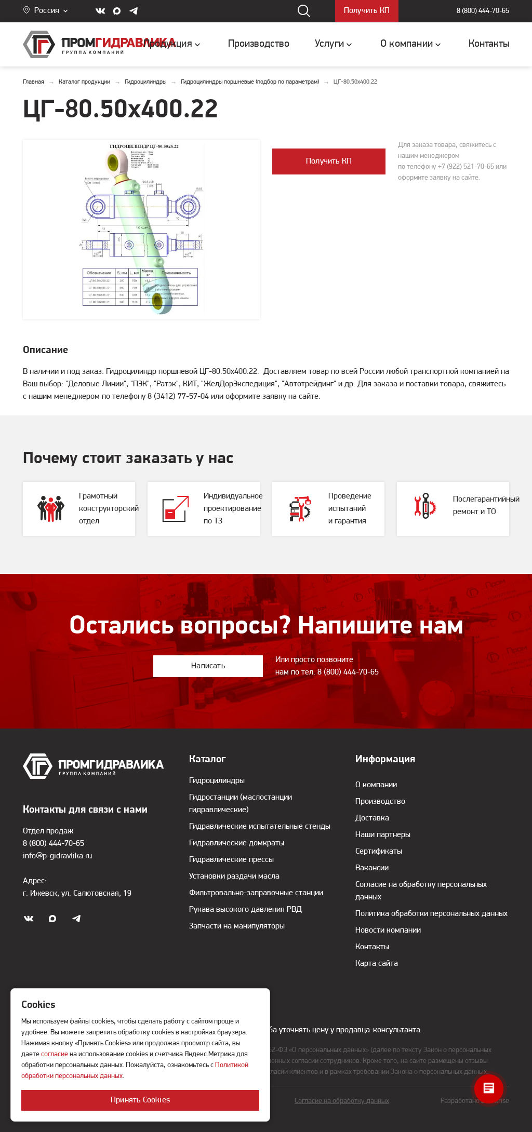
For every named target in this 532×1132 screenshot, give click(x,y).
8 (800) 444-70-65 (483, 11)
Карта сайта (376, 964)
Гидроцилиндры (217, 781)
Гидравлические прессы (231, 860)
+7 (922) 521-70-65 (466, 167)
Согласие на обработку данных (342, 1101)
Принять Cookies (140, 1100)
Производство (380, 802)
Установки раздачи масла (234, 876)
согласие (54, 1054)
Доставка (372, 818)
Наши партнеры (382, 835)
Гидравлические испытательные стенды (259, 827)
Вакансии (372, 868)
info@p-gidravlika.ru (57, 856)
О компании (376, 785)
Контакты (372, 947)
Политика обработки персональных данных (431, 914)
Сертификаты (378, 851)
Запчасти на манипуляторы (237, 926)
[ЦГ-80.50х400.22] (141, 229)
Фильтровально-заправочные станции (256, 893)
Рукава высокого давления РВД (245, 910)
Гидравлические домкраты (236, 843)
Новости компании (388, 930)
